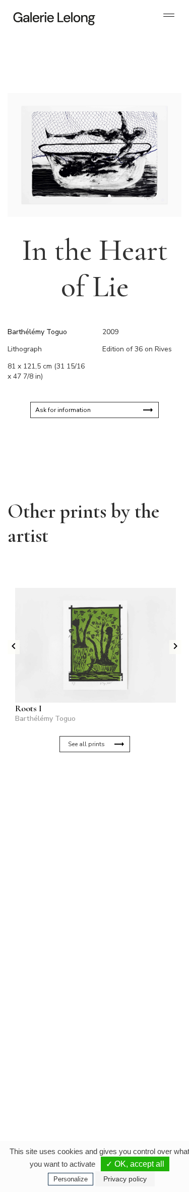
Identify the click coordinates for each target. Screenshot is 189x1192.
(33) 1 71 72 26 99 (50, 1086)
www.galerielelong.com (129, 1094)
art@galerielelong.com (128, 1086)
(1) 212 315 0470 (133, 1078)
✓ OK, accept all (135, 1164)
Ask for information (63, 410)
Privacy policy (125, 1179)
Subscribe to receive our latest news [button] (86, 800)
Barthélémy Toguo (37, 332)
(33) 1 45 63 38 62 (135, 977)
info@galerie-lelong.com (46, 985)
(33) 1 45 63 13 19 (50, 977)
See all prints (86, 744)
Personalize (70, 1179)
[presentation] (14, 647)
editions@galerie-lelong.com (135, 985)
